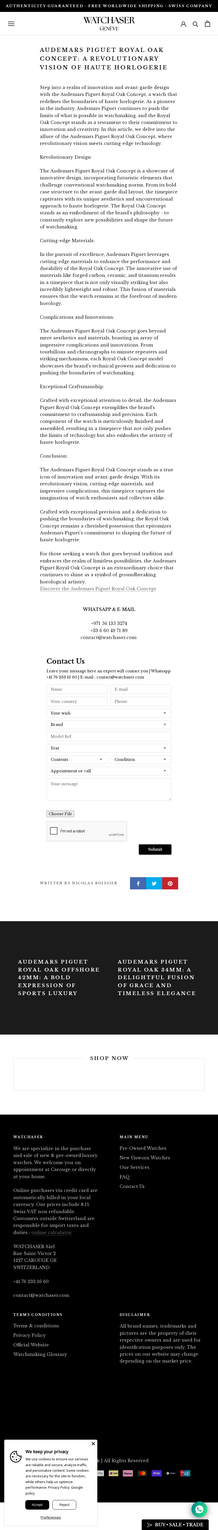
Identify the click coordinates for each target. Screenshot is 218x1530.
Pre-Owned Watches (143, 1148)
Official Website (31, 1344)
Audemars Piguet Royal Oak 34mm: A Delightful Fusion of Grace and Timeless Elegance (157, 977)
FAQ (125, 1176)
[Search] (195, 23)
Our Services (134, 1167)
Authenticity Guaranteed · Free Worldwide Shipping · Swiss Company (109, 6)
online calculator (51, 1232)
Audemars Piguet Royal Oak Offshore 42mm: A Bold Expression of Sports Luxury (59, 977)
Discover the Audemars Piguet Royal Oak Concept (98, 588)
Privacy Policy (29, 1335)
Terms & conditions (36, 1325)
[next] (204, 1075)
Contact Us (132, 1186)
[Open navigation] (11, 23)
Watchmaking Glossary (40, 1354)
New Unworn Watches (145, 1157)
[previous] (13, 1075)
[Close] (93, 1443)
